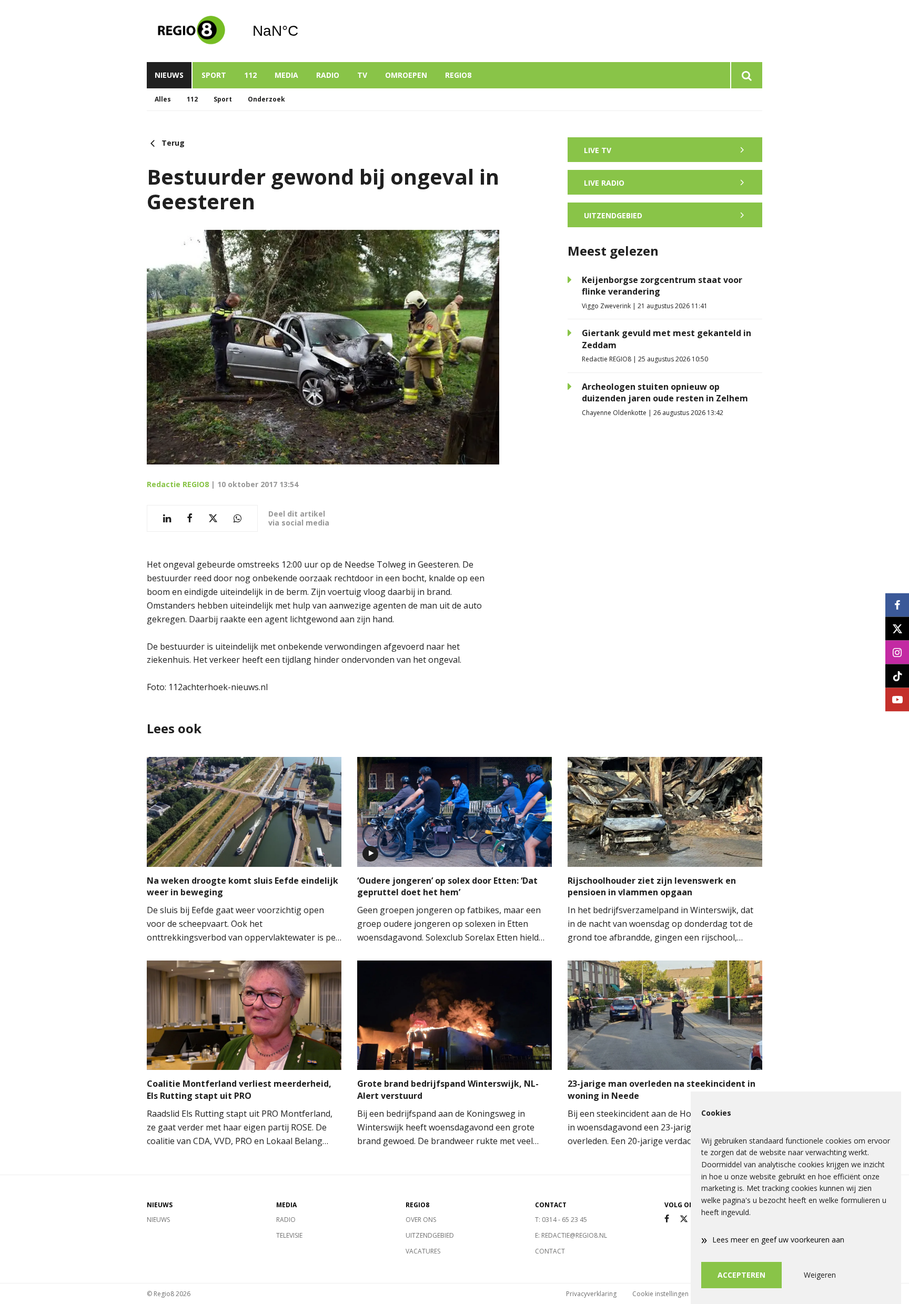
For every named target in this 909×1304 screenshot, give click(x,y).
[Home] (191, 31)
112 (250, 75)
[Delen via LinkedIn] (167, 518)
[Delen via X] (213, 518)
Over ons (421, 1219)
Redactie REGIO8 (178, 484)
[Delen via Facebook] (189, 518)
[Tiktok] (897, 676)
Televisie (289, 1235)
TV (362, 75)
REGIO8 (458, 75)
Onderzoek (266, 99)
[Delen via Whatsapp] (237, 518)
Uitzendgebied (430, 1235)
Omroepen (406, 75)
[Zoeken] (746, 75)
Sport (213, 75)
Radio (327, 75)
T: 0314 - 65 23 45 (561, 1219)
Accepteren (741, 1275)
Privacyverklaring (591, 1293)
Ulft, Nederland (302, 31)
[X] (684, 1219)
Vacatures (423, 1251)
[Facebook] (666, 1219)
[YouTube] (897, 699)
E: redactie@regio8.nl (571, 1235)
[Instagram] (897, 652)
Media (286, 75)
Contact (550, 1251)
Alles (163, 99)
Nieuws (169, 75)
